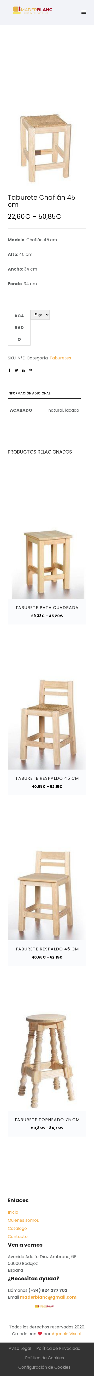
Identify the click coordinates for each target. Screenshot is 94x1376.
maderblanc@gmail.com (48, 1297)
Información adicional (29, 393)
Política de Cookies (44, 1358)
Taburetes (60, 358)
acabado (19, 327)
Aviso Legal (20, 1348)
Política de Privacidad (58, 1348)
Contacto (18, 1237)
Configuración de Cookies (44, 1367)
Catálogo (17, 1228)
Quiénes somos (23, 1220)
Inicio (13, 1212)
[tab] (47, 394)
